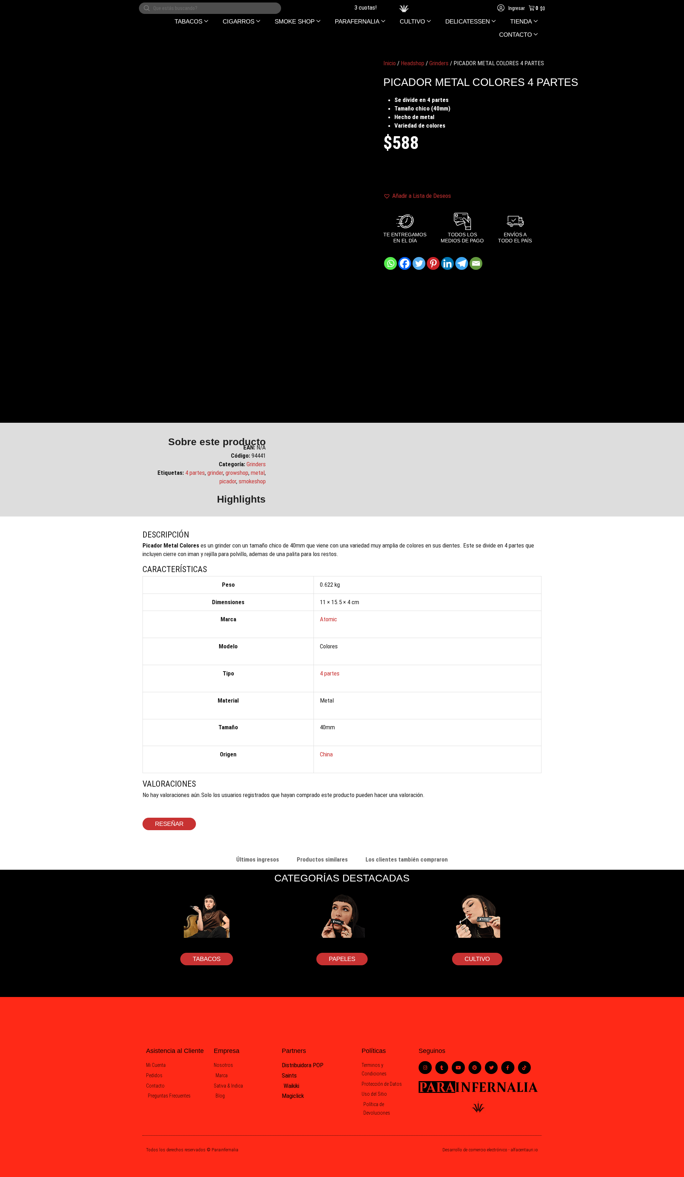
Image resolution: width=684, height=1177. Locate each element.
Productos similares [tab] (322, 859)
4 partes (195, 472)
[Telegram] (461, 263)
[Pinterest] (433, 263)
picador (227, 481)
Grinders (439, 63)
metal (258, 472)
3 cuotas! (355, 7)
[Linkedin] (447, 263)
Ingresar (516, 8)
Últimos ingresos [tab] (257, 859)
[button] (191, 22)
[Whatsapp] (390, 263)
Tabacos (207, 959)
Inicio (389, 63)
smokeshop (252, 481)
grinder (215, 472)
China (326, 754)
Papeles (342, 959)
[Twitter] (419, 263)
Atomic (328, 619)
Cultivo (477, 959)
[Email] (476, 263)
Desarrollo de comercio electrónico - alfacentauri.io (490, 1149)
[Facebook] (404, 263)
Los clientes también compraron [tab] (407, 859)
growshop (237, 472)
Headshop (412, 63)
